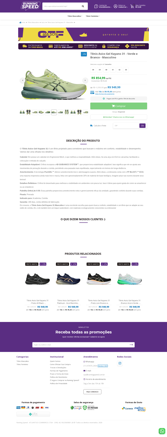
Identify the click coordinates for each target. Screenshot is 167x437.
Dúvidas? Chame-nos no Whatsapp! (119, 117)
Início (23, 22)
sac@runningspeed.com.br (94, 375)
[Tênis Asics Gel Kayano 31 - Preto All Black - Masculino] (37, 280)
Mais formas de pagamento (104, 94)
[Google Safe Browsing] (76, 408)
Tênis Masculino (33, 22)
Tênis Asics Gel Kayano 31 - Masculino (60, 22)
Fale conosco (92, 392)
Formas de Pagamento (59, 371)
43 (126, 70)
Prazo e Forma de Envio (59, 374)
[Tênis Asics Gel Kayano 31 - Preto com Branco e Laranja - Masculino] (99, 280)
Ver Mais (38, 308)
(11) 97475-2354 (90, 366)
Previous (22, 80)
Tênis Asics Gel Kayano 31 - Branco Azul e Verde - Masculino (130, 301)
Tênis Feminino (22, 364)
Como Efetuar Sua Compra (60, 364)
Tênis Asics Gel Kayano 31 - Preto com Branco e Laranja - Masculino (99, 301)
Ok (142, 125)
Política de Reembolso (58, 377)
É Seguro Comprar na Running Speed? (64, 380)
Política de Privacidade (58, 383)
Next (85, 80)
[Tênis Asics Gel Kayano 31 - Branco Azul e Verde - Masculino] (129, 280)
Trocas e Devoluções (58, 367)
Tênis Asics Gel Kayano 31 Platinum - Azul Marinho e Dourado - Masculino (68, 301)
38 (93, 70)
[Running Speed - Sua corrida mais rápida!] (30, 6)
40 (106, 70)
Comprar (120, 106)
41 (113, 70)
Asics (43, 22)
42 (119, 70)
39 (100, 70)
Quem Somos (55, 361)
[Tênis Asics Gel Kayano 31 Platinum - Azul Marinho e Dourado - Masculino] (68, 280)
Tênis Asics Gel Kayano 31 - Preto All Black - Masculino (38, 301)
